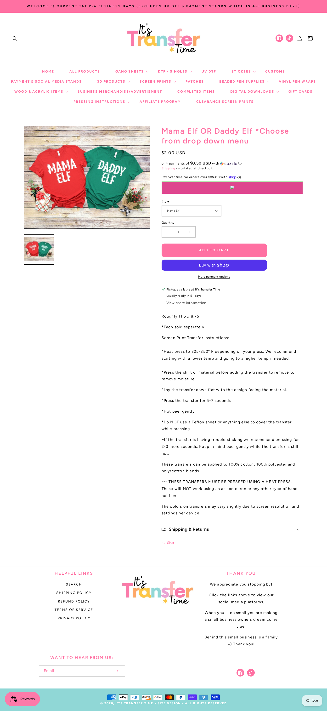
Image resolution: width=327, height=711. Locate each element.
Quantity (168, 222)
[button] (15, 38)
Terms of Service (74, 610)
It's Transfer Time (134, 703)
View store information (186, 303)
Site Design (169, 703)
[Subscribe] (116, 671)
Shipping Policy (73, 593)
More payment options (214, 276)
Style (165, 201)
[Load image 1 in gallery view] (39, 249)
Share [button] (172, 543)
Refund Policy (74, 601)
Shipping (168, 168)
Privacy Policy (74, 618)
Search (74, 584)
